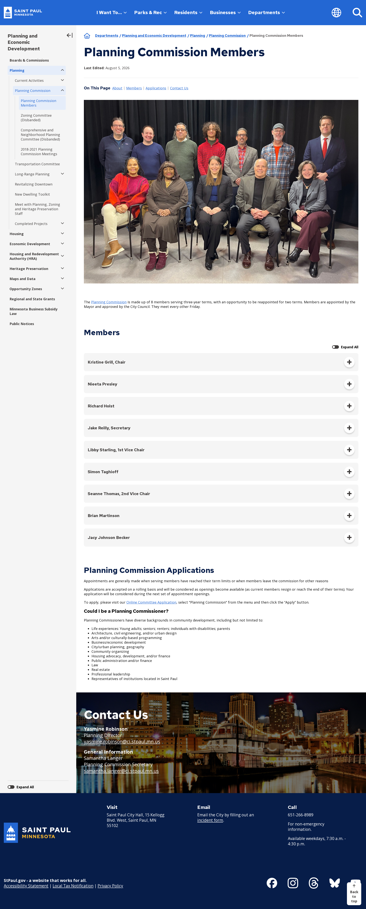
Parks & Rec (148, 12)
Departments (264, 12)
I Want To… (109, 12)
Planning (197, 35)
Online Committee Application (151, 602)
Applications (156, 88)
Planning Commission (227, 35)
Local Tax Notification (73, 885)
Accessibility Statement (26, 885)
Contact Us (179, 88)
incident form (210, 820)
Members (134, 88)
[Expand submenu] (61, 70)
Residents (185, 12)
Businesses (223, 12)
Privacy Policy (110, 885)
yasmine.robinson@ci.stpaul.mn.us (122, 741)
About (117, 88)
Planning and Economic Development (24, 42)
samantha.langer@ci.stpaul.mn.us (121, 771)
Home (87, 36)
